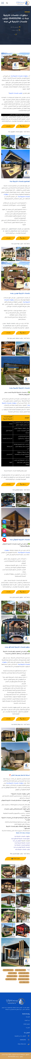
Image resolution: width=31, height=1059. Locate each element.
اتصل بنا (28, 1027)
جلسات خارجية (16, 117)
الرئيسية (28, 1017)
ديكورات (15, 707)
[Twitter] (4, 535)
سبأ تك (17, 1056)
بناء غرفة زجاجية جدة (17, 724)
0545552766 (23, 1040)
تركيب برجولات (15, 30)
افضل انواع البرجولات (23, 973)
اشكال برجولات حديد (8, 970)
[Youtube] (4, 540)
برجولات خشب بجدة (24, 976)
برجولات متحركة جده (12, 976)
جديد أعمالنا (27, 1020)
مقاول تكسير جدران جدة (16, 597)
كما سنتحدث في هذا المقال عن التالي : (19, 115)
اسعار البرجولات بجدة (20, 970)
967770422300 (11, 1056)
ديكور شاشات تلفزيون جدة (15, 132)
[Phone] (4, 522)
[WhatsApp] (4, 526)
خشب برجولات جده (24, 982)
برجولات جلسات (12, 973)
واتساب (8, 126)
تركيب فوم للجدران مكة (16, 853)
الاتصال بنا (12, 231)
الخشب (15, 401)
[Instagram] (4, 531)
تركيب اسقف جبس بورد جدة (15, 338)
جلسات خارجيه (26, 841)
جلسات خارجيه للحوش (15, 229)
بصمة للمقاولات (15, 1054)
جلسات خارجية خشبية (23, 979)
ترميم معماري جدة (18, 490)
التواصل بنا (7, 787)
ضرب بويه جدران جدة (17, 243)
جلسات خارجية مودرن (11, 979)
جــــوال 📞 (23, 126)
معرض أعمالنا (26, 1024)
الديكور (22, 679)
